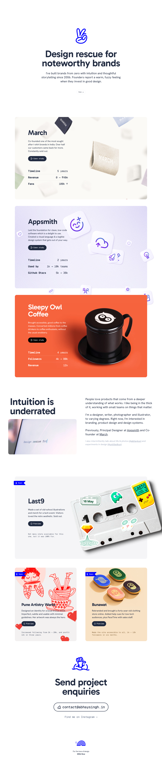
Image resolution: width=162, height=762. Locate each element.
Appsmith (133, 430)
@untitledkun (114, 444)
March (104, 434)
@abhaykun (135, 441)
